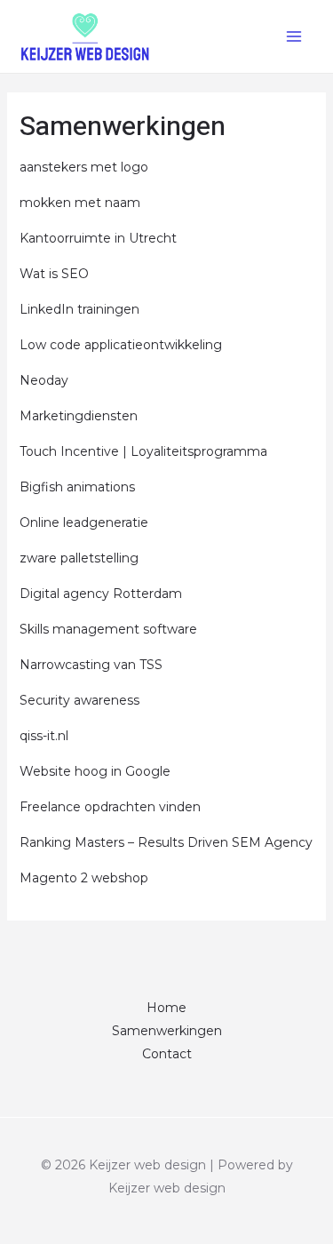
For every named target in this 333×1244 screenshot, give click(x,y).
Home (166, 1008)
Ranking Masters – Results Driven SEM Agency (166, 842)
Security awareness (79, 700)
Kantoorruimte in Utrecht (98, 238)
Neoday (44, 380)
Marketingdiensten (79, 416)
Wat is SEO (54, 274)
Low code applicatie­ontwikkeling (121, 345)
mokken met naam (80, 203)
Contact (167, 1054)
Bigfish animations (77, 487)
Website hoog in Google (95, 771)
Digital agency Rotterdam (101, 594)
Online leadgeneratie (84, 522)
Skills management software (108, 629)
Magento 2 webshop (84, 878)
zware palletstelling (79, 558)
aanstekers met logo (84, 167)
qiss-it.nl (44, 736)
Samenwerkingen (167, 1031)
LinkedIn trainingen (79, 309)
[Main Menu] (293, 36)
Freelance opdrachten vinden (110, 807)
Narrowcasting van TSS (91, 665)
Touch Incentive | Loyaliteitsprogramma (143, 451)
